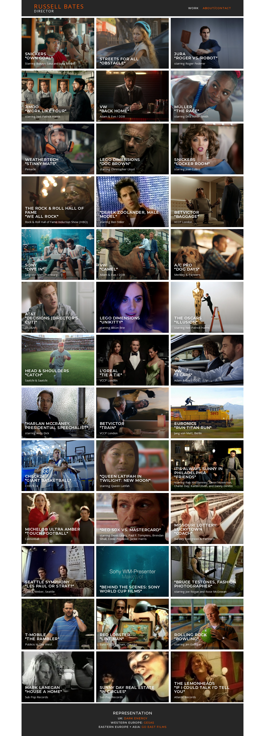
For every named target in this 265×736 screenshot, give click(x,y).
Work (193, 8)
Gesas (149, 722)
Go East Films (154, 727)
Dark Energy (135, 718)
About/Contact (217, 8)
